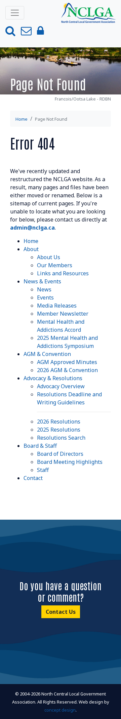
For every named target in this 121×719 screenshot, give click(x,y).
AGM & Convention (47, 354)
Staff (43, 470)
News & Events (42, 281)
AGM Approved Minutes (67, 362)
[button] (10, 31)
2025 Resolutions (58, 429)
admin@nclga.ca (32, 227)
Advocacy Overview (61, 386)
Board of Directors (60, 453)
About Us (48, 257)
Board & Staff (40, 445)
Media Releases (57, 305)
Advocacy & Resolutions (53, 378)
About (31, 249)
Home (21, 119)
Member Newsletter (62, 313)
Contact (33, 478)
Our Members (54, 265)
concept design (60, 710)
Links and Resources (63, 273)
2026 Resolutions (58, 421)
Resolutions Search (61, 437)
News (44, 289)
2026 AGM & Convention (67, 370)
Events (45, 297)
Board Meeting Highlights (70, 462)
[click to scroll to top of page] (109, 705)
